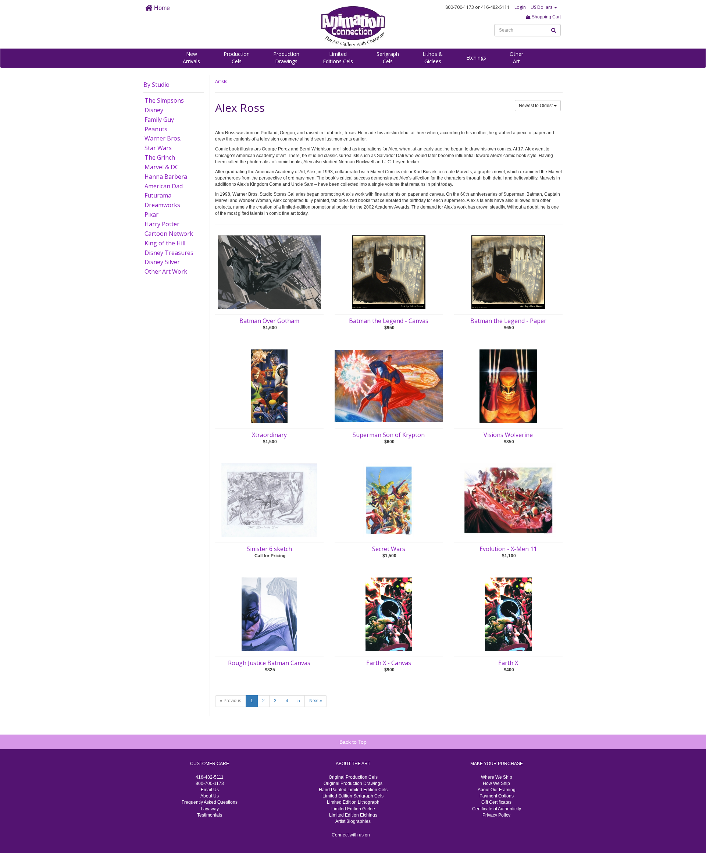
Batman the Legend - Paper (508, 321)
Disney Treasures (169, 253)
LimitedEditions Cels (338, 57)
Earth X (508, 663)
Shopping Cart (546, 16)
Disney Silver (162, 262)
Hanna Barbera (166, 177)
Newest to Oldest (536, 105)
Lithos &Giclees (432, 57)
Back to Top (353, 742)
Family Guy (159, 119)
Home (161, 8)
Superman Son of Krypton (389, 435)
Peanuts (156, 129)
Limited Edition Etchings (353, 815)
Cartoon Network (169, 234)
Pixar (151, 214)
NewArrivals (191, 57)
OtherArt (516, 57)
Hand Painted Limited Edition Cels (353, 789)
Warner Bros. (163, 138)
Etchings (476, 57)
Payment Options (496, 796)
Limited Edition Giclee (353, 808)
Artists (221, 81)
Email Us (210, 789)
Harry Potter (162, 224)
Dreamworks (162, 205)
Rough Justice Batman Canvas (269, 663)
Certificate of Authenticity (496, 808)
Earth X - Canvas (388, 663)
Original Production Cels (353, 777)
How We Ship (496, 783)
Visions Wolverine (508, 435)
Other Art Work (166, 271)
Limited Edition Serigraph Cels (353, 796)
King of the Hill (165, 243)
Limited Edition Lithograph (353, 802)
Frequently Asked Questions (210, 802)
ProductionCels (237, 57)
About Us (209, 796)
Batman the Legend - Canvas (388, 321)
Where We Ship (496, 777)
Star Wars (158, 148)
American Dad (164, 186)
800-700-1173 (210, 783)
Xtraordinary (269, 435)
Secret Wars (388, 549)
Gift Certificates (496, 802)
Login (520, 7)
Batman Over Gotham (269, 321)
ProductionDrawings (286, 57)
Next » (315, 700)
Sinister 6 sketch (269, 549)
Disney (154, 110)
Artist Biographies (353, 821)
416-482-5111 (210, 777)
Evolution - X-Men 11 (508, 549)
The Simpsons (164, 100)
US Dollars (542, 7)
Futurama (158, 195)
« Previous (230, 700)
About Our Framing (497, 789)
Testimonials (209, 815)
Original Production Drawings (353, 783)
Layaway (210, 808)
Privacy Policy (496, 815)
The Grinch (160, 157)
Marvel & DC (162, 167)
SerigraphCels (388, 57)
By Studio (156, 85)
